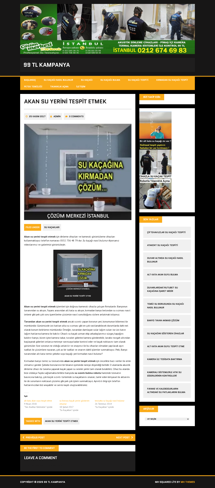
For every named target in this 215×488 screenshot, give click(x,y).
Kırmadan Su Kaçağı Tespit (172, 80)
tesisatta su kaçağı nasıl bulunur (109, 400)
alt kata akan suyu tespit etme (38, 400)
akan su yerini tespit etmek (61, 421)
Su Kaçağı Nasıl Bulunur (58, 80)
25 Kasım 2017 (37, 116)
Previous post (35, 437)
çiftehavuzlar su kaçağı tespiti (166, 232)
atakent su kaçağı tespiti (162, 245)
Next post (123, 437)
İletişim (80, 86)
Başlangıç (30, 80)
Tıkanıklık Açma (59, 86)
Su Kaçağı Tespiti (138, 80)
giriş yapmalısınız (57, 465)
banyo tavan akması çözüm (163, 320)
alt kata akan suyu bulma (162, 274)
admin (57, 116)
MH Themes (188, 482)
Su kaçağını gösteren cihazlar (165, 333)
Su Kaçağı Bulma (110, 80)
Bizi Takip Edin (151, 97)
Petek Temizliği (33, 86)
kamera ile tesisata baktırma (164, 359)
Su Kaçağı (87, 80)
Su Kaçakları (51, 227)
